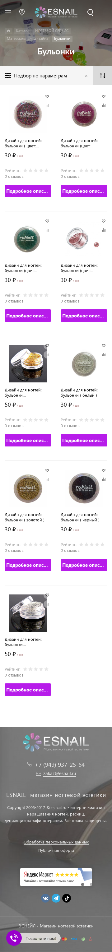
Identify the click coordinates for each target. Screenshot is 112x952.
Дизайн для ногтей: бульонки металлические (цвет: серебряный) (25, 641)
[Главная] (8, 31)
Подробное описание (28, 191)
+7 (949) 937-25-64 (60, 764)
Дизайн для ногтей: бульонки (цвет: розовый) (79, 267)
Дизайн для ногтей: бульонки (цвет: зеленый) (23, 267)
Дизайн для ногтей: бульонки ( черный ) (80, 517)
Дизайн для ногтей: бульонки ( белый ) (79, 392)
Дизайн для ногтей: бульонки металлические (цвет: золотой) (25, 392)
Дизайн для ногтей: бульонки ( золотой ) (24, 517)
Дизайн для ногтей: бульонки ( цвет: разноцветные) (23, 143)
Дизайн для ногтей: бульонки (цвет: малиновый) (79, 143)
